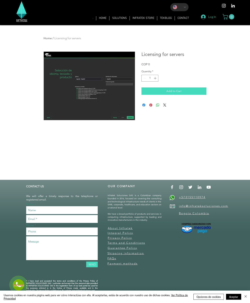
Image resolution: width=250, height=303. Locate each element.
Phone (30, 225)
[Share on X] (165, 105)
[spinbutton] (150, 78)
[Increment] (155, 78)
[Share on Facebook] (144, 105)
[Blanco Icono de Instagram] (223, 5)
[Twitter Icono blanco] (190, 187)
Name (30, 204)
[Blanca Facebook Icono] (172, 187)
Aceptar (233, 297)
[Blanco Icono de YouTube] (208, 187)
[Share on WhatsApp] (158, 105)
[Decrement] (144, 78)
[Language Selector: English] (179, 7)
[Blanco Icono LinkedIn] (233, 5)
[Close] (245, 296)
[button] (119, 18)
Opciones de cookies (209, 297)
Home (48, 38)
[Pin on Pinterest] (151, 105)
